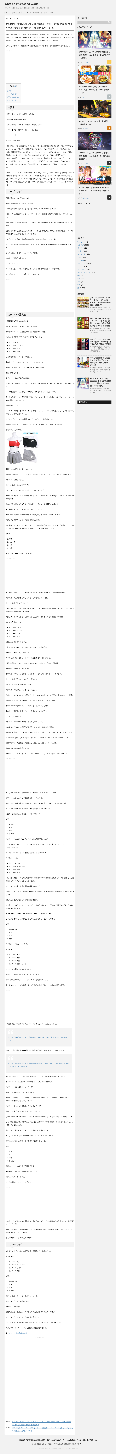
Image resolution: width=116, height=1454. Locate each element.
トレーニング (82, 263)
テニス (79, 257)
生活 (79, 278)
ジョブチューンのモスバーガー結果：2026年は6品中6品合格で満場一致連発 (100, 341)
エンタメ (12, 1333)
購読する (83, 402)
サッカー (80, 248)
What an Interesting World (22, 3)
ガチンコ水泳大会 (13, 97)
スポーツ (80, 251)
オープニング (11, 94)
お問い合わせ (16, 13)
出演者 (9, 91)
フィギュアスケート (84, 272)
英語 (79, 281)
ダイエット (86, 198)
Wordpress (81, 242)
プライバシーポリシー (48, 13)
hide (15, 86)
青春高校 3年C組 (22, 1333)
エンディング (11, 100)
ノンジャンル (82, 269)
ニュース (80, 266)
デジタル (80, 260)
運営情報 (36, 13)
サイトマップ (27, 13)
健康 (79, 275)
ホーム (8, 13)
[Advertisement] (40, 67)
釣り (79, 285)
